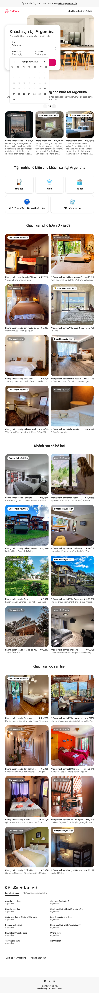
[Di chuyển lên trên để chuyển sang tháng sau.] (44, 62)
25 (19, 94)
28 (34, 94)
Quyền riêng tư (43, 988)
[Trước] (45, 106)
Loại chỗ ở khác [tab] (12, 893)
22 (40, 88)
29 (40, 94)
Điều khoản (57, 988)
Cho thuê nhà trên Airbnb (80, 11)
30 (45, 94)
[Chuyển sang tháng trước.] (14, 62)
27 (29, 94)
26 (24, 94)
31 (14, 99)
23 (45, 88)
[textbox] (21, 54)
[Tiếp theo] (54, 106)
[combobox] (33, 45)
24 (14, 94)
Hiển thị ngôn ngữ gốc (67, 3)
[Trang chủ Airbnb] (12, 11)
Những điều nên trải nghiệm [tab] (35, 893)
